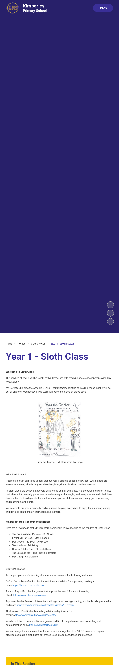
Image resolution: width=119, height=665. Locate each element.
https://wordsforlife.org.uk (43, 625)
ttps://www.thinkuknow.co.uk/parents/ (35, 615)
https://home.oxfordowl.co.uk (28, 585)
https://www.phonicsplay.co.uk (29, 595)
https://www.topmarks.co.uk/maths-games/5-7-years (46, 605)
